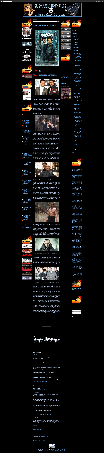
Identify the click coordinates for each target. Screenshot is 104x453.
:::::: (34, 354)
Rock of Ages (78, 253)
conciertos (74, 193)
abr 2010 (75, 47)
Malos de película (75, 229)
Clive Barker (74, 188)
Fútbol (81, 208)
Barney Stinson (78, 177)
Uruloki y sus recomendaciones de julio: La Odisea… (26, 122)
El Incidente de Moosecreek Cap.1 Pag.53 (26, 223)
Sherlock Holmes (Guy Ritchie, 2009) (44, 25)
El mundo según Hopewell (26, 126)
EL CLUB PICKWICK (27, 199)
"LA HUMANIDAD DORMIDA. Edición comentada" (26, 116)
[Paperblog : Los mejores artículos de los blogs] (52, 445)
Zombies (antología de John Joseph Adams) (78, 84)
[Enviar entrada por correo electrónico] (34, 336)
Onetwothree (35, 392)
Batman (73, 178)
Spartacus (73, 259)
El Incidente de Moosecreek (26, 221)
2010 (74, 33)
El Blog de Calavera (27, 180)
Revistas (80, 249)
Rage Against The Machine (76, 248)
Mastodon (78, 232)
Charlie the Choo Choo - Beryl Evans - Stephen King (27, 191)
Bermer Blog (25, 114)
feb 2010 (75, 50)
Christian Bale (78, 183)
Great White (25, 159)
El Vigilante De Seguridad (26, 142)
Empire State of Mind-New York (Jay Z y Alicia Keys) (77, 132)
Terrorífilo (25, 153)
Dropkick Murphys (74, 201)
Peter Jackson (77, 245)
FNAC (73, 208)
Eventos (73, 207)
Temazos (74, 262)
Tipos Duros (76, 266)
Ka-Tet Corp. (78, 221)
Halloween (73, 214)
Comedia (73, 189)
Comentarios (75, 312)
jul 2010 (75, 42)
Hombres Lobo (77, 215)
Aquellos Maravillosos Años (77, 175)
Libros (77, 226)
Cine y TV (75, 187)
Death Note (79, 199)
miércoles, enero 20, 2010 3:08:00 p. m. (42, 414)
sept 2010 (76, 39)
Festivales (78, 207)
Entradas (75, 310)
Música (77, 236)
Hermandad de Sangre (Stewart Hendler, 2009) (78, 139)
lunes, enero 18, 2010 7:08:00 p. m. (41, 389)
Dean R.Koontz (74, 199)
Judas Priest (74, 220)
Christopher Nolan (75, 184)
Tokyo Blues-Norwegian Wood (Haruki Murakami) (77, 77)
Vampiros (73, 268)
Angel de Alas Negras (27, 203)
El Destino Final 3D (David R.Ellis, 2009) (77, 124)
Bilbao (77, 178)
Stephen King (74, 260)
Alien (81, 170)
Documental (73, 200)
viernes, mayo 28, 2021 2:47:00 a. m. (41, 426)
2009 (74, 149)
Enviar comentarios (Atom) (43, 436)
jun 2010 (75, 44)
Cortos (75, 194)
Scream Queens (75, 254)
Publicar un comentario (37, 429)
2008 (74, 150)
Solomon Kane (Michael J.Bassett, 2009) (78, 109)
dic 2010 (75, 34)
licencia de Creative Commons (58, 449)
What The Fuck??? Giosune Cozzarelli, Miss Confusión (78, 105)
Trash (79, 267)
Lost (79, 227)
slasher (79, 255)
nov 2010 (76, 36)
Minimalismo (78, 235)
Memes (73, 233)
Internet (76, 216)
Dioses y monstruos (27, 227)
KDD (72, 222)
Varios (78, 268)
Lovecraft (73, 228)
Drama (78, 200)
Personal (80, 243)
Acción (80, 169)
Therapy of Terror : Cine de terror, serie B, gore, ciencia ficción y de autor (27, 230)
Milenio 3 (73, 235)
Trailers (73, 267)
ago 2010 (76, 41)
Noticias (75, 240)
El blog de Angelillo (27, 130)
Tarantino (78, 261)
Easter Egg (80, 201)
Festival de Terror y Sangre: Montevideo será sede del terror (27, 155)
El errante (25, 189)
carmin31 (34, 417)
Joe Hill (74, 219)
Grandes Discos (77, 212)
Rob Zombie (77, 252)
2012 (74, 30)
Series (74, 255)
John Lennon (79, 219)
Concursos (80, 193)
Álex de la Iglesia (76, 170)
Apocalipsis (78, 174)
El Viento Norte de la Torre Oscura (27, 216)
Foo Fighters (76, 208)
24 (72, 169)
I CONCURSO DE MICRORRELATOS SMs (77, 60)
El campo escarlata (27, 207)
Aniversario (73, 174)
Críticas (77, 195)
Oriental (78, 241)
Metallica (73, 234)
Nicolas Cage (79, 239)
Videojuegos (74, 269)
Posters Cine (75, 246)
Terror (80, 262)
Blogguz (80, 178)
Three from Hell (26, 163)
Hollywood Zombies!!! (77, 129)
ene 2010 (76, 52)
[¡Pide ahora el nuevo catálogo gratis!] (66, 83)
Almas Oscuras (26, 158)
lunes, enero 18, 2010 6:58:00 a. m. (41, 381)
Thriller (80, 265)
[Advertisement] (47, 432)
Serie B (80, 254)
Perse (34, 384)
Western (73, 272)
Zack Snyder (74, 274)
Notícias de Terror (26, 194)
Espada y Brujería (76, 205)
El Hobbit (74, 202)
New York (73, 239)
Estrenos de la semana (76, 206)
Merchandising (79, 233)
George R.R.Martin (78, 210)
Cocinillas (79, 188)
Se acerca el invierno (27, 162)
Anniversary (25, 127)
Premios (73, 247)
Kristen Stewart (77, 222)
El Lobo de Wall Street (27, 212)
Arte (74, 176)
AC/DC (75, 169)
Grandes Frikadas (75, 213)
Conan (78, 192)
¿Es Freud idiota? (26, 136)
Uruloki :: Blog (26, 120)
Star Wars (78, 259)
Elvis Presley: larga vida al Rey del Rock (77, 113)
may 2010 (76, 45)
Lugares (78, 228)
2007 (74, 152)
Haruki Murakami (78, 214)
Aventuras (78, 176)
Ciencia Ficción (77, 185)
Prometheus (79, 247)
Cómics (78, 189)
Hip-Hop (73, 215)
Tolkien (80, 266)
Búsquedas (80, 181)
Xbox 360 (79, 273)
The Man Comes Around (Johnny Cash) (77, 143)
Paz (24, 208)
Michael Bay (79, 234)
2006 (74, 154)
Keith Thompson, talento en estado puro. (77, 117)
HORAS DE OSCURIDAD (25, 171)
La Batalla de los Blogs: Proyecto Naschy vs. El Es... (78, 90)
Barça (73, 177)
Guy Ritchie (39, 71)
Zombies (80, 274)
